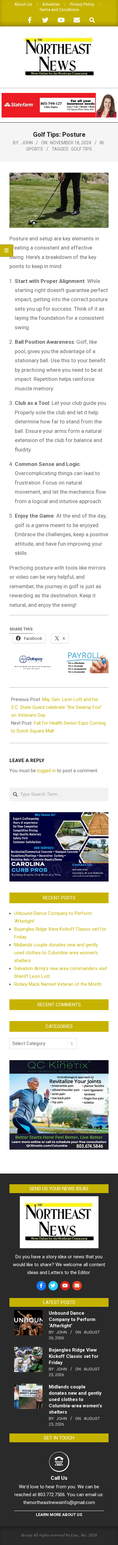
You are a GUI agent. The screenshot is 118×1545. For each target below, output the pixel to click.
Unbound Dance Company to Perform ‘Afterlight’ (72, 1319)
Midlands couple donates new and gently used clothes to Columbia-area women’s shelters (56, 952)
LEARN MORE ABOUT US (59, 1514)
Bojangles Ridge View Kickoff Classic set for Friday (73, 1356)
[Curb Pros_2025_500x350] (59, 816)
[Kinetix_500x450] (59, 1064)
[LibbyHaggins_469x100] (59, 95)
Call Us (59, 1478)
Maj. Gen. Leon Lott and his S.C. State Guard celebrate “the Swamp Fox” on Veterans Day (56, 707)
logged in (46, 770)
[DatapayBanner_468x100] (59, 656)
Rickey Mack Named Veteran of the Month (58, 984)
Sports (34, 149)
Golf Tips (81, 149)
